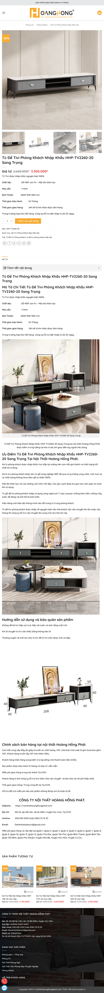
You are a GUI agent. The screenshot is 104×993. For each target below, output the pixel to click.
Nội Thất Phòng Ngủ (11, 962)
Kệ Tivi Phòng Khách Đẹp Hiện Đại (65, 25)
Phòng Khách (42, 25)
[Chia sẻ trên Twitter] (14, 243)
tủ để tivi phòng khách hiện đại (39, 237)
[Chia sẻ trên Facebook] (9, 243)
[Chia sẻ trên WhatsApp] (4, 243)
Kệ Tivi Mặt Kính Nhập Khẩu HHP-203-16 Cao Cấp (85, 897)
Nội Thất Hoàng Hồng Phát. (56, 459)
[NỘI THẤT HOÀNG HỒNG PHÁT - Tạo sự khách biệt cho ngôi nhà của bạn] (52, 12)
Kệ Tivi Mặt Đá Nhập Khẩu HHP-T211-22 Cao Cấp (51, 897)
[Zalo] (4, 988)
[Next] (96, 80)
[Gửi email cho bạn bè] (19, 243)
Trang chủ (29, 25)
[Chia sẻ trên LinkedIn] (29, 243)
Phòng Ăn (6, 958)
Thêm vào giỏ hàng (28, 221)
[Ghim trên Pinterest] (24, 243)
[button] (3, 12)
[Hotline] (4, 981)
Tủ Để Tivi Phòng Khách (15, 237)
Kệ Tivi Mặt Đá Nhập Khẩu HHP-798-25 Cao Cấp (17, 897)
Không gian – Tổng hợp (12, 954)
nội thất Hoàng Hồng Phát (86, 443)
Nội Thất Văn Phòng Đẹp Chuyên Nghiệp (20, 966)
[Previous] (7, 80)
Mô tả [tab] (5, 259)
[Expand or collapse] (99, 268)
